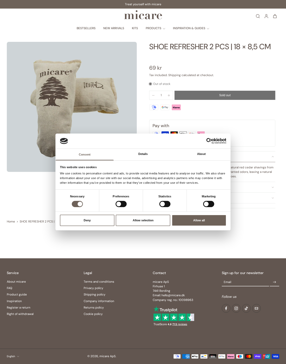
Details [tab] (143, 154)
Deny (87, 220)
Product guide (17, 295)
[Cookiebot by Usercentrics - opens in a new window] (209, 141)
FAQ (9, 288)
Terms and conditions (99, 282)
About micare (16, 282)
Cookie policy (93, 314)
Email (227, 282)
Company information (99, 301)
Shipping (175, 75)
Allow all (199, 220)
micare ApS (107, 356)
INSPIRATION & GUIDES (189, 28)
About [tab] (201, 154)
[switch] (121, 204)
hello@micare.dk (173, 295)
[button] (225, 95)
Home (11, 221)
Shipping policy (94, 295)
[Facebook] (226, 308)
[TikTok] (246, 308)
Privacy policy (93, 288)
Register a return (18, 307)
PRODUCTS (153, 28)
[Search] (258, 16)
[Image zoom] (72, 107)
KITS (135, 28)
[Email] (256, 308)
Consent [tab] (84, 154)
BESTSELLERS (86, 28)
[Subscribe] (274, 282)
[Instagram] (236, 308)
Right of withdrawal (20, 314)
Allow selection (143, 220)
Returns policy (94, 307)
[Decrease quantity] (153, 95)
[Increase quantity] (169, 95)
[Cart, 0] (275, 16)
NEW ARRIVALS (113, 28)
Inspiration (14, 301)
